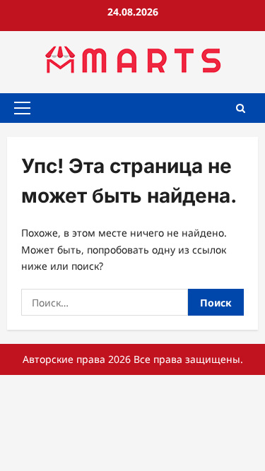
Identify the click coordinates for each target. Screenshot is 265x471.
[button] (22, 108)
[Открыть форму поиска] (240, 107)
